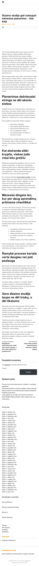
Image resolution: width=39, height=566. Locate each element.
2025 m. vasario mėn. (9, 444)
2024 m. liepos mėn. (8, 458)
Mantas (4, 24)
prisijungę (7, 365)
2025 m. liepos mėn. (8, 433)
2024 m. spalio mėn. (8, 452)
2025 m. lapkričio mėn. (9, 427)
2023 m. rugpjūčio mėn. (9, 481)
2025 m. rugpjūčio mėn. (9, 431)
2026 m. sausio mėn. (8, 423)
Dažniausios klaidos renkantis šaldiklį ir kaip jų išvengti (19, 388)
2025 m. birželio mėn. (9, 435)
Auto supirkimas (7, 502)
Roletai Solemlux (7, 517)
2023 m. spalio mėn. (8, 477)
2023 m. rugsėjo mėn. (9, 479)
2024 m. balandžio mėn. (9, 464)
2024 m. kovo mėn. (8, 467)
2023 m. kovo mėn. (8, 492)
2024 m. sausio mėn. (8, 471)
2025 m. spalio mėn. (8, 429)
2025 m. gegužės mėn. (9, 437)
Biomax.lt (5, 512)
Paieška (4, 368)
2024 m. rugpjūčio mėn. (9, 456)
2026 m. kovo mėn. (8, 418)
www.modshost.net (8, 554)
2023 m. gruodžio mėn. (9, 473)
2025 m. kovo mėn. (8, 441)
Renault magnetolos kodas (10, 507)
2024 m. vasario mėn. (9, 469)
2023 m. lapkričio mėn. (9, 475)
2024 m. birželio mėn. (9, 460)
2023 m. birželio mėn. (9, 485)
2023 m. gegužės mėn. (9, 488)
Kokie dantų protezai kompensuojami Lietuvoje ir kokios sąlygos (30, 345)
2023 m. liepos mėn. (8, 483)
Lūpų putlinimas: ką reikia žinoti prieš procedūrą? (17, 395)
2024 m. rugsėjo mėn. (9, 454)
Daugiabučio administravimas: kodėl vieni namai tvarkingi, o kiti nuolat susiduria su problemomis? (9, 346)
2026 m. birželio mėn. (9, 412)
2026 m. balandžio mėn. (9, 416)
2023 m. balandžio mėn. (9, 490)
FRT (26, 562)
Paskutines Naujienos (9, 540)
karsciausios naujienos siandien (24, 554)
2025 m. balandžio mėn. (9, 439)
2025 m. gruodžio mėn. (9, 425)
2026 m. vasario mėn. (9, 420)
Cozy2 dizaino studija (23, 177)
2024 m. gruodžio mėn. (9, 448)
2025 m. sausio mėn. (8, 446)
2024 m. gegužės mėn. (9, 462)
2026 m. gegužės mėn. (9, 414)
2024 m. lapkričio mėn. (9, 450)
